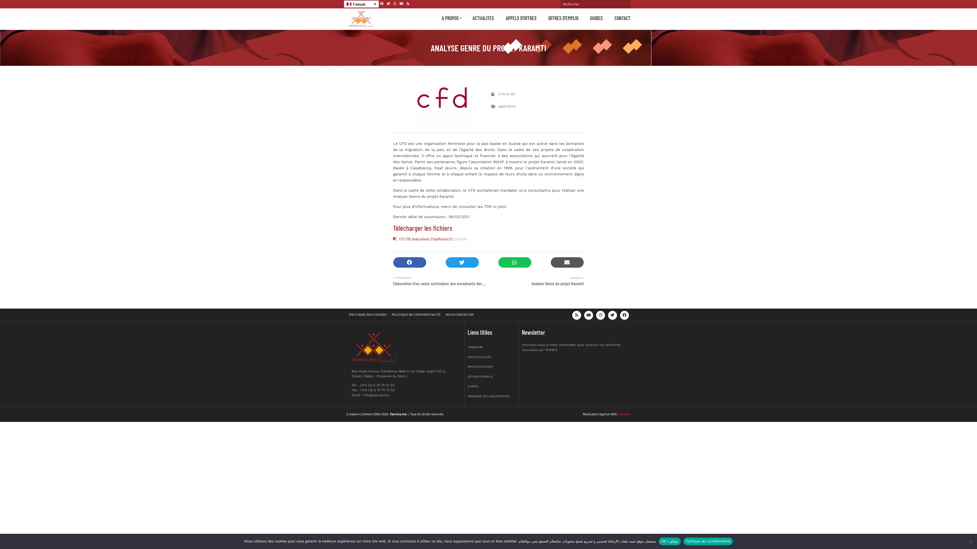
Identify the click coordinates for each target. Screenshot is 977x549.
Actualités (483, 18)
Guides (596, 18)
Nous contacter (460, 314)
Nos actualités (479, 357)
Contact (622, 18)
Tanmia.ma (475, 347)
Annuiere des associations (488, 396)
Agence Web (608, 414)
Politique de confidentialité (416, 314)
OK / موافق (669, 541)
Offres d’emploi (563, 18)
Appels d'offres (506, 106)
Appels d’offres (521, 18)
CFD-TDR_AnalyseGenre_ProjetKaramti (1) (425, 239)
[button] (409, 262)
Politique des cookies (368, 314)
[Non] (970, 541)
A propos (450, 18)
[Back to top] (955, 533)
